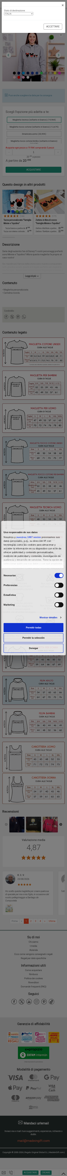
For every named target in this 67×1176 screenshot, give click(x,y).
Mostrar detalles (48, 617)
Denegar (33, 648)
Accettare (53, 26)
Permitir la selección (33, 637)
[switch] (59, 585)
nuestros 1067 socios (28, 537)
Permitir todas (33, 627)
